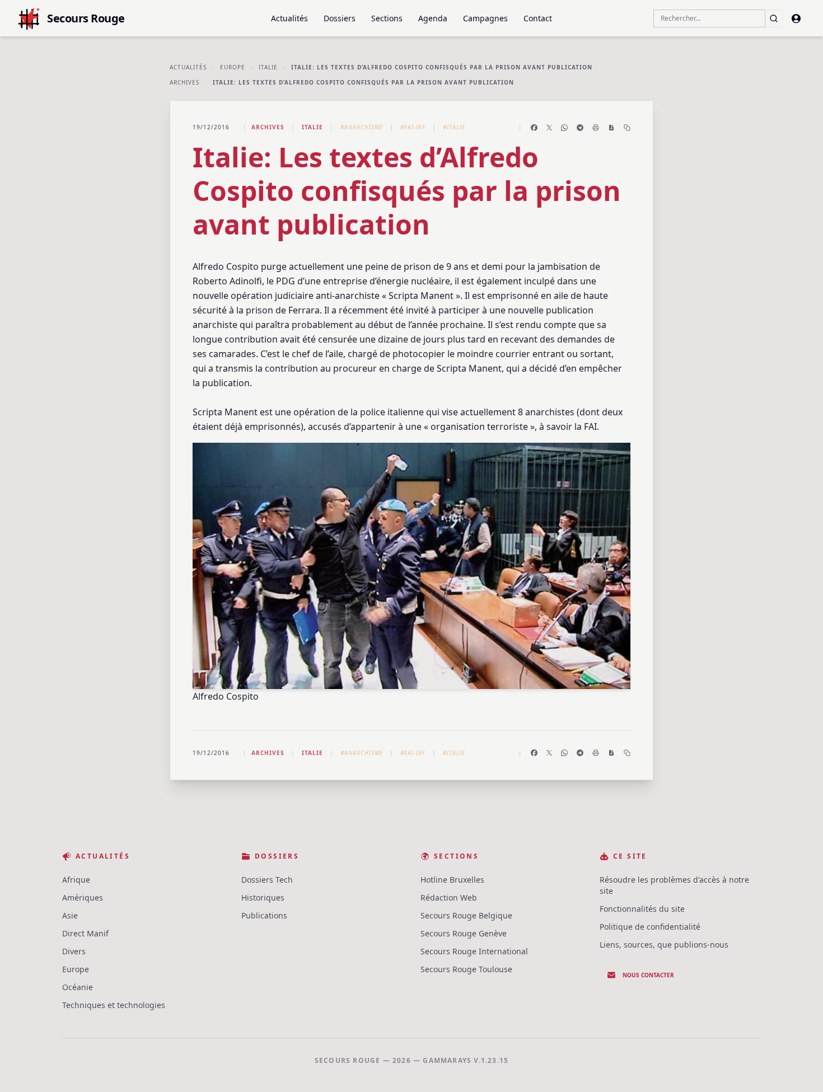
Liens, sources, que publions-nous (664, 944)
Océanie (77, 987)
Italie (268, 67)
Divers (74, 951)
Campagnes (485, 18)
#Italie (454, 127)
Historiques (262, 897)
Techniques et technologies (113, 1005)
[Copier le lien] (627, 127)
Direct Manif (85, 933)
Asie (70, 915)
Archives (184, 82)
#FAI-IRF (412, 127)
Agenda (432, 18)
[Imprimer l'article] (595, 127)
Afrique (76, 879)
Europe (232, 67)
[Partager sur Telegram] (580, 127)
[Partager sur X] (549, 127)
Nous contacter (648, 975)
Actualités (289, 18)
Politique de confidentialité (650, 926)
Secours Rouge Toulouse (466, 969)
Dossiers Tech (267, 879)
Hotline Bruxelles (452, 879)
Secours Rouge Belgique (466, 915)
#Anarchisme (361, 127)
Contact (537, 18)
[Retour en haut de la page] (798, 1067)
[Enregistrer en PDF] (611, 127)
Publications (264, 915)
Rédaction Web (448, 897)
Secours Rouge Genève (463, 933)
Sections (387, 18)
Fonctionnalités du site (642, 908)
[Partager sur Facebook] (534, 127)
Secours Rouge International (474, 951)
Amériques (82, 897)
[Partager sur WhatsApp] (564, 127)
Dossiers (340, 18)
